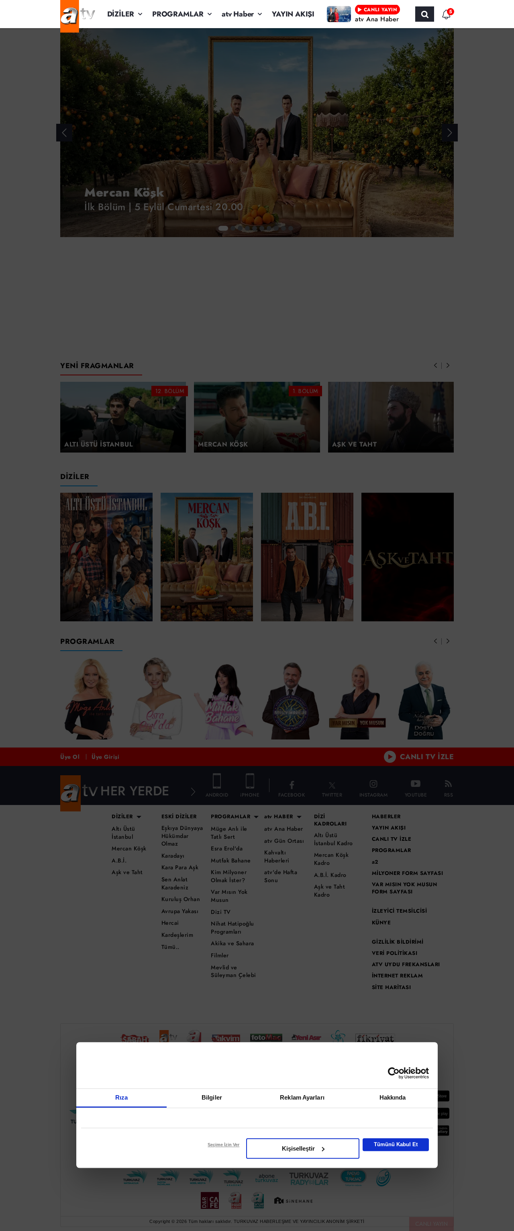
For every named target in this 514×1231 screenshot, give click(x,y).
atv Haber (238, 14)
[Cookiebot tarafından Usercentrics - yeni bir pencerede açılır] (394, 1073)
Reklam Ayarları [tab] (302, 1097)
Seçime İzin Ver (223, 1144)
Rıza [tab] (121, 1097)
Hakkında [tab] (392, 1097)
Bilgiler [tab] (212, 1097)
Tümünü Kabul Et (396, 1144)
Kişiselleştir (298, 1148)
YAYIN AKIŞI (293, 14)
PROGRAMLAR (178, 14)
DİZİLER (121, 14)
